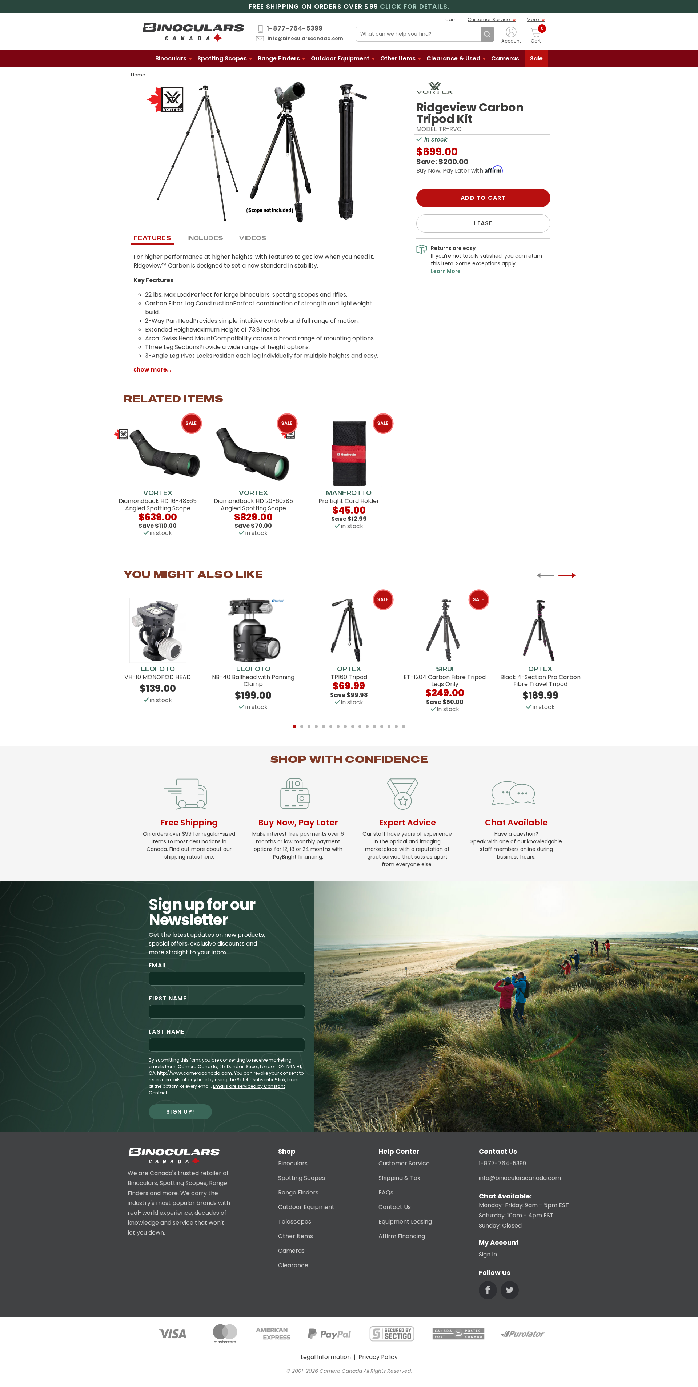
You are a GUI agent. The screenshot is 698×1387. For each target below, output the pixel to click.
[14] (389, 726)
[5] (323, 726)
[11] (367, 726)
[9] (352, 726)
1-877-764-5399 (294, 28)
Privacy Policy (378, 1357)
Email (158, 965)
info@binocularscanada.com (305, 39)
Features (152, 238)
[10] (359, 726)
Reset (473, 34)
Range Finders (279, 58)
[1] (294, 726)
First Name (167, 998)
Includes (205, 238)
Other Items (398, 58)
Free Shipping (189, 822)
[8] (345, 726)
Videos (252, 238)
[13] (381, 726)
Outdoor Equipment (340, 58)
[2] (301, 726)
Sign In (488, 1254)
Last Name (167, 1031)
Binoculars (170, 58)
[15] (396, 726)
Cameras (505, 58)
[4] (316, 726)
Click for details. (414, 7)
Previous (545, 575)
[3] (309, 726)
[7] (338, 726)
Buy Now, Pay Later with (450, 170)
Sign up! (180, 1111)
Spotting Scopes (222, 58)
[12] (374, 726)
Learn (450, 19)
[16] (403, 726)
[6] (330, 726)
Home (138, 74)
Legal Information (326, 1357)
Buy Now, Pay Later (298, 822)
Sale (536, 58)
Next (567, 575)
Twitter (510, 1290)
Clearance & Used (453, 58)
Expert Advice (407, 822)
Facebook (488, 1290)
